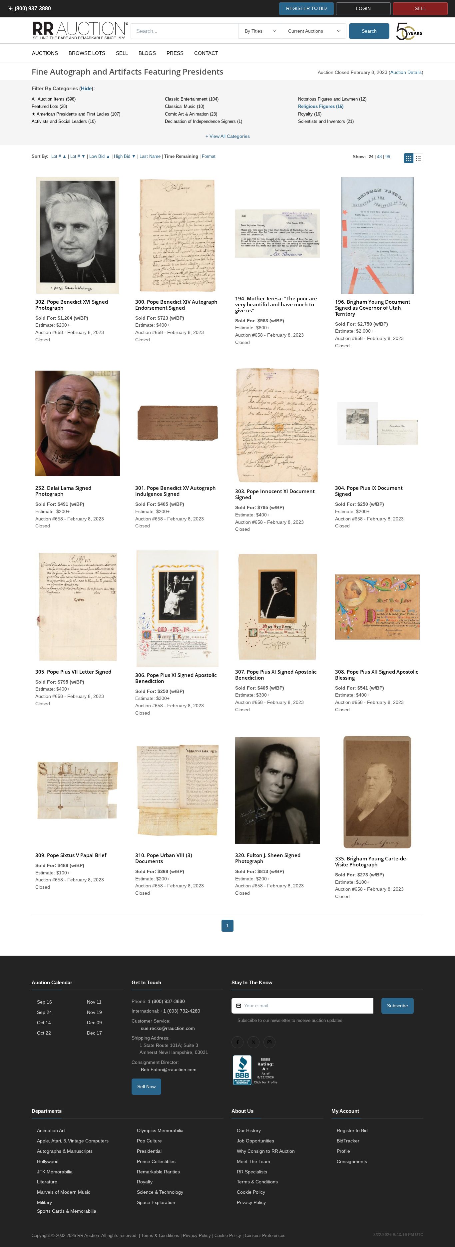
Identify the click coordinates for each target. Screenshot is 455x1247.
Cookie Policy (251, 1192)
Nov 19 (94, 1012)
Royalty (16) (309, 114)
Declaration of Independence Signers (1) (203, 121)
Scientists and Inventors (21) (326, 121)
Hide (86, 88)
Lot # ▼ (78, 156)
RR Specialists (252, 1171)
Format (209, 156)
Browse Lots (87, 53)
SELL (420, 8)
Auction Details (406, 72)
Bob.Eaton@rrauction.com (169, 1069)
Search (369, 31)
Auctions (45, 53)
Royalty (145, 1181)
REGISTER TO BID (306, 8)
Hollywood (48, 1161)
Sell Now (146, 1086)
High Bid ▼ (125, 156)
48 (379, 156)
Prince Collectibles (156, 1161)
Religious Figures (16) (320, 106)
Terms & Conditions (257, 1181)
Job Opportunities (255, 1140)
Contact (206, 53)
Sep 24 (44, 1012)
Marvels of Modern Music (63, 1192)
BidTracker (348, 1140)
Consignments (352, 1161)
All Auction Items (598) (54, 99)
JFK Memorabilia (55, 1171)
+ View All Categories (228, 136)
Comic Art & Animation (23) (191, 114)
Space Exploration (156, 1202)
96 (387, 156)
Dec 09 (94, 1022)
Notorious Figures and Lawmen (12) (332, 99)
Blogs (147, 53)
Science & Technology (160, 1192)
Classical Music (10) (184, 106)
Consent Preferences (265, 1235)
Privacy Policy (251, 1202)
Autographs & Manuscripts (65, 1151)
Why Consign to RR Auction (266, 1151)
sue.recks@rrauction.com (168, 1028)
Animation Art (51, 1130)
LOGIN (363, 8)
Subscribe (397, 1005)
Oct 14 (44, 1022)
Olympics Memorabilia (160, 1130)
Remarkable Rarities (158, 1171)
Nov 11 (94, 1002)
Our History (249, 1130)
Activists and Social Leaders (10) (64, 121)
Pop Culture (149, 1140)
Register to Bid (352, 1130)
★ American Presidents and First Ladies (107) (76, 114)
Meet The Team (253, 1161)
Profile (343, 1151)
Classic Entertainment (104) (192, 99)
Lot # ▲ (59, 156)
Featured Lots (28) (49, 106)
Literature (47, 1181)
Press (175, 53)
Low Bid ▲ (99, 156)
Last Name (150, 156)
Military (44, 1202)
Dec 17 (94, 1033)
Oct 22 (44, 1033)
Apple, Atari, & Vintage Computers (73, 1140)
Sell (122, 53)
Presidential (149, 1151)
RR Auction (88, 1235)
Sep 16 (44, 1002)
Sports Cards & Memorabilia (66, 1211)
